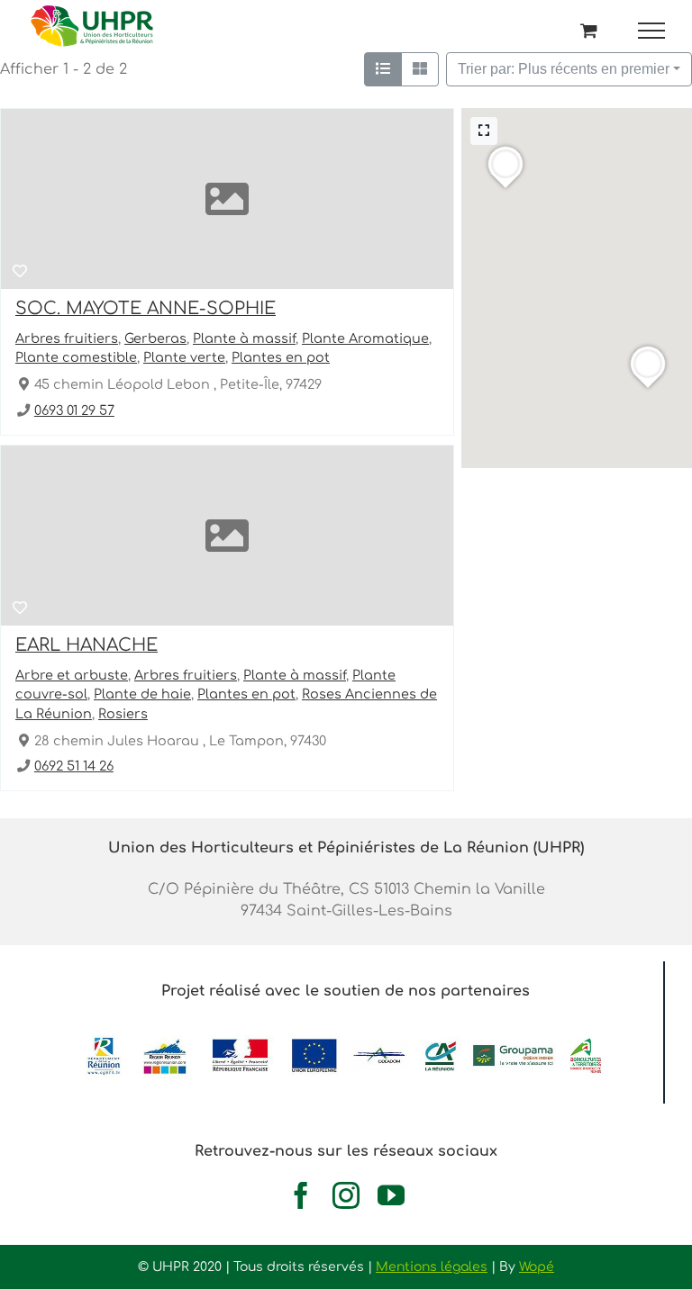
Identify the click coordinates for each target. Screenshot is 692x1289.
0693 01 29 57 (74, 410)
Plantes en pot (281, 358)
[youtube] (391, 1195)
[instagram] (346, 1195)
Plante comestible (76, 358)
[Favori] (20, 272)
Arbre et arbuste (71, 675)
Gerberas (155, 338)
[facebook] (300, 1195)
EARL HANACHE (86, 644)
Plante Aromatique (365, 338)
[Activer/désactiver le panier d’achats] (588, 30)
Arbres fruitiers (66, 338)
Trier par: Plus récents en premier (563, 69)
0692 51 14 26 (74, 766)
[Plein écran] (483, 131)
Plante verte (184, 358)
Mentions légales (431, 1267)
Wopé (536, 1267)
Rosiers (123, 714)
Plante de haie (142, 694)
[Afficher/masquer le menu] (652, 31)
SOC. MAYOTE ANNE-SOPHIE (145, 308)
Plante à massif (244, 338)
